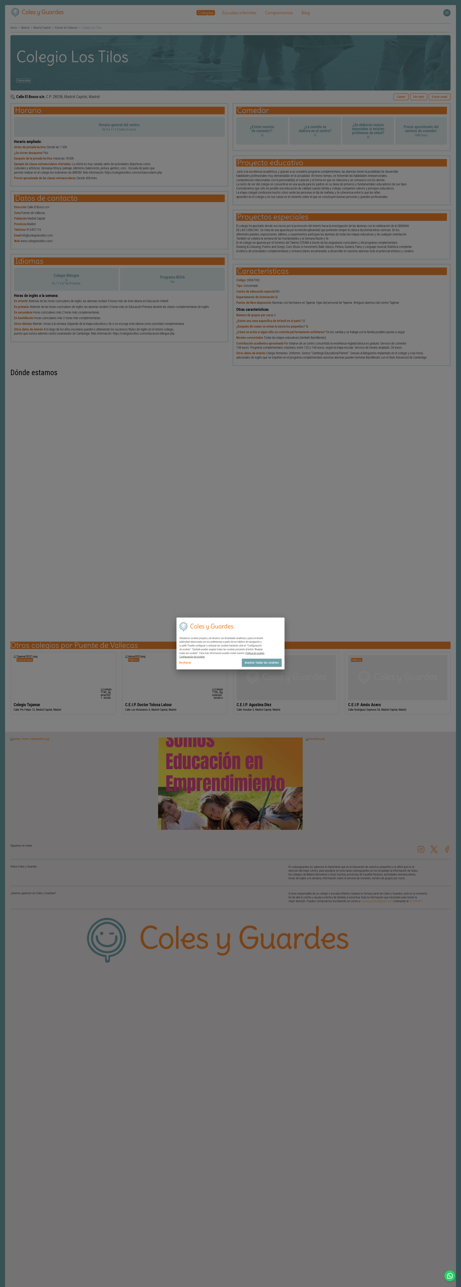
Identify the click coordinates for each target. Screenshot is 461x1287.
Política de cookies (254, 653)
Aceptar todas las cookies (262, 662)
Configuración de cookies (192, 656)
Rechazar (185, 662)
